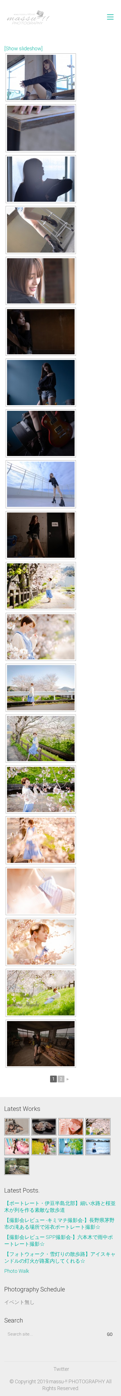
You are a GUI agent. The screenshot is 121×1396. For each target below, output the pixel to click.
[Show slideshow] (23, 48)
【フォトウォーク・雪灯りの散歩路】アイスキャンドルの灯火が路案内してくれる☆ (60, 1257)
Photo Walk (16, 1271)
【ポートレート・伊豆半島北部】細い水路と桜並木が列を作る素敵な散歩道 (60, 1206)
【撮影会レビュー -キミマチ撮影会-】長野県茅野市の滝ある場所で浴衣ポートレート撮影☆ (59, 1223)
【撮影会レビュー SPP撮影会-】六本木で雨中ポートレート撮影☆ (58, 1240)
